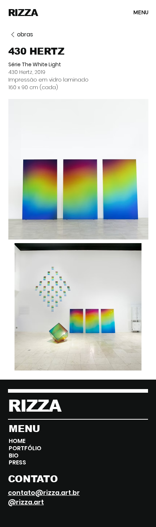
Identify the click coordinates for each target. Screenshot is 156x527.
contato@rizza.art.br (44, 492)
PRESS (17, 462)
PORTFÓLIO (25, 448)
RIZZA (23, 12)
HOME (17, 441)
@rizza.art (26, 502)
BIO (14, 455)
